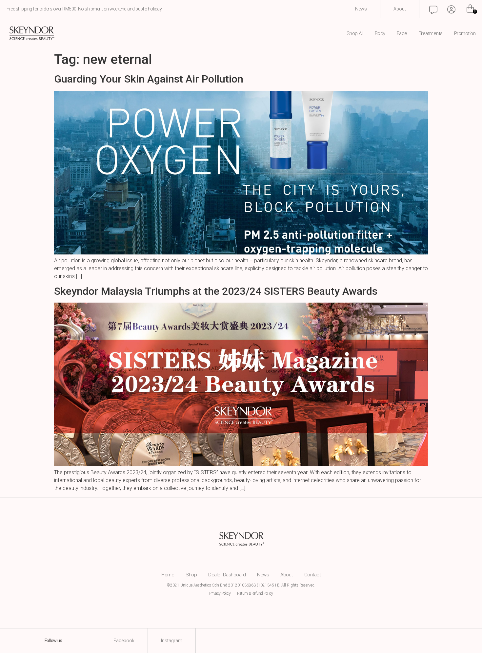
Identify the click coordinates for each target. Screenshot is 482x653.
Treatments (431, 33)
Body (380, 33)
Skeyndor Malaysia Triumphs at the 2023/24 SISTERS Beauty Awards (215, 291)
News (263, 575)
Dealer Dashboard (227, 575)
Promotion (465, 33)
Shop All (355, 33)
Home (167, 575)
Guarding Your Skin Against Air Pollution (148, 79)
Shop (191, 575)
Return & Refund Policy (255, 593)
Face (402, 33)
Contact (312, 575)
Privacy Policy (220, 593)
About (286, 575)
